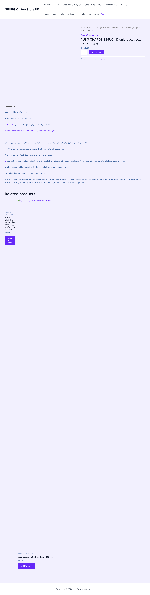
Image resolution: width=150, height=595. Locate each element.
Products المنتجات (51, 5)
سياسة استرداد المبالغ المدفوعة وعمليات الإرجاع (80, 14)
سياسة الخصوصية (50, 14)
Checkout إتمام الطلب (72, 5)
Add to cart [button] (10, 240)
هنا (7, 124)
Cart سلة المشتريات (93, 5)
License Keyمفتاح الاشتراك (116, 5)
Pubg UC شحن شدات (95, 27)
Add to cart (97, 52)
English (104, 14)
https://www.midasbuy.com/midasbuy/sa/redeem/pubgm (30, 130)
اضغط (11, 124)
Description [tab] (10, 106)
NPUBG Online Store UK (22, 9)
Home (83, 27)
